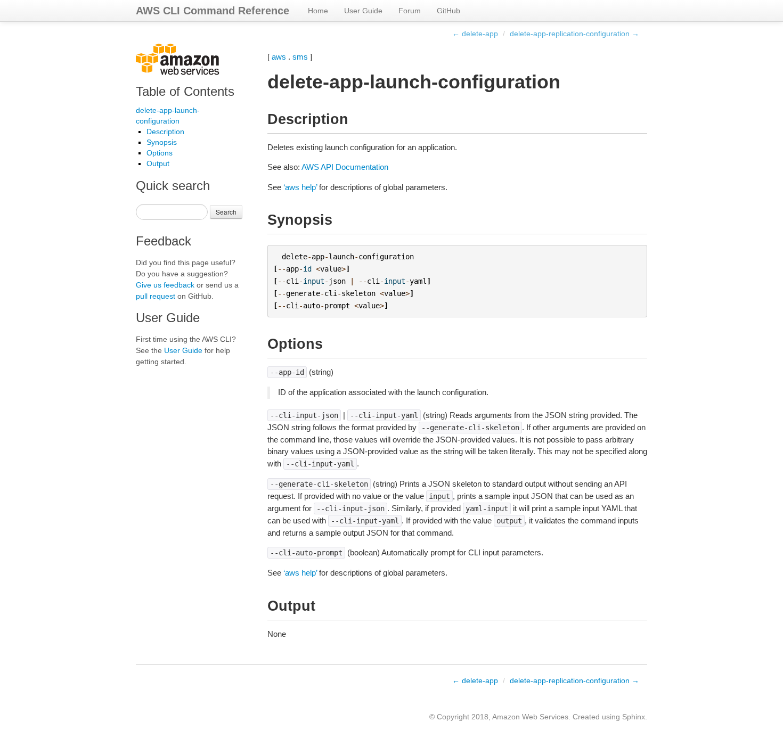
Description (165, 131)
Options (159, 153)
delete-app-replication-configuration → (574, 33)
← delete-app (475, 33)
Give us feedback (165, 285)
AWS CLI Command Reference (212, 11)
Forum (409, 10)
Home (318, 10)
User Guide (363, 10)
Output (157, 163)
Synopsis (161, 142)
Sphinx (633, 716)
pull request (155, 296)
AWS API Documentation (344, 166)
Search (226, 211)
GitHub (448, 10)
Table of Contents (185, 91)
